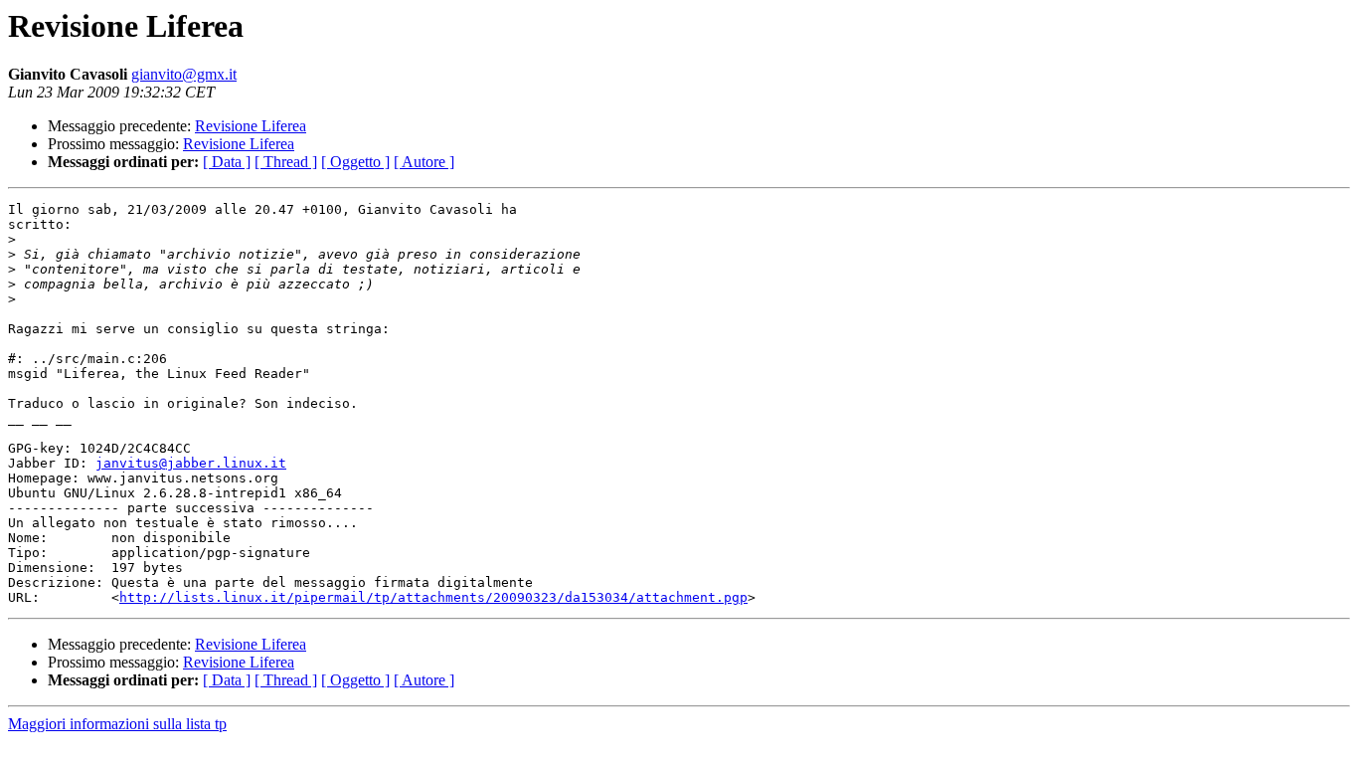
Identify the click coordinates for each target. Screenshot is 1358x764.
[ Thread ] (286, 161)
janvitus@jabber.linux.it (190, 463)
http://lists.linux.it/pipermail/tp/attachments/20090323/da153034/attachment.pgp (433, 597)
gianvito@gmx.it (184, 74)
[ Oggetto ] (355, 161)
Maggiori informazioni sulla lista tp (117, 723)
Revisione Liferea (250, 125)
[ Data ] (227, 161)
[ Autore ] (424, 161)
